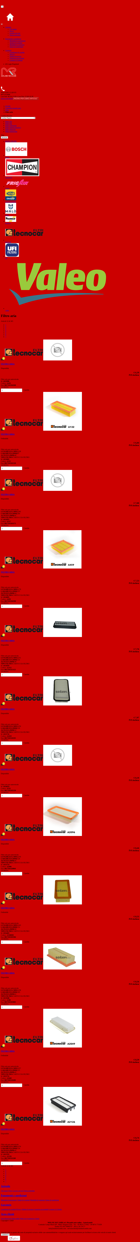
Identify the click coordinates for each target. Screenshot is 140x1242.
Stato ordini (16, 1219)
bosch (7, 157)
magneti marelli (10, 202)
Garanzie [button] (8, 50)
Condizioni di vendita (17, 52)
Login (10, 64)
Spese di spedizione (16, 47)
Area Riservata (6, 1219)
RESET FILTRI (11, 141)
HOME (7, 106)
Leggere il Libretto (16, 60)
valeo (7, 310)
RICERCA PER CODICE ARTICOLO (26, 98)
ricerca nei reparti (7, 98)
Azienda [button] (8, 27)
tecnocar (4, 137)
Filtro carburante (11, 126)
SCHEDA (5, 387)
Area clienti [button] (7, 1214)
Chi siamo (13, 29)
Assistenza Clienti (33, 1219)
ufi (6, 258)
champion (8, 177)
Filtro (7, 110)
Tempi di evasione (16, 43)
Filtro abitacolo (10, 129)
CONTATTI (5, 1234)
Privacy (12, 54)
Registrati (15, 64)
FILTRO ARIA (8, 364)
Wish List (23, 1219)
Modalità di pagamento (17, 41)
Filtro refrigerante (11, 131)
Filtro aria (8, 124)
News (12, 31)
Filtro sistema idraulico (13, 128)
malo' (7, 215)
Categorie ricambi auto (13, 108)
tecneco (7, 223)
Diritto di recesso (15, 56)
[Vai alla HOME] (10, 23)
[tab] (70, 1186)
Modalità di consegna (17, 45)
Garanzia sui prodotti (17, 58)
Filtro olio (8, 122)
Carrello (26, 390)
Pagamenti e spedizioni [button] (13, 39)
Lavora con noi (15, 33)
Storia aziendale (15, 35)
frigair (7, 188)
